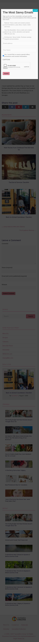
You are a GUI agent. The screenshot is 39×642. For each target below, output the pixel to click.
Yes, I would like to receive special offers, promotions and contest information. (17, 55)
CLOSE (35, 10)
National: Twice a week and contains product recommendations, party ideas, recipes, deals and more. (17, 24)
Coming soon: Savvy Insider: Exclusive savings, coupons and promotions (18, 38)
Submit (6, 73)
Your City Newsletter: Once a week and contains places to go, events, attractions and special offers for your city (18, 31)
